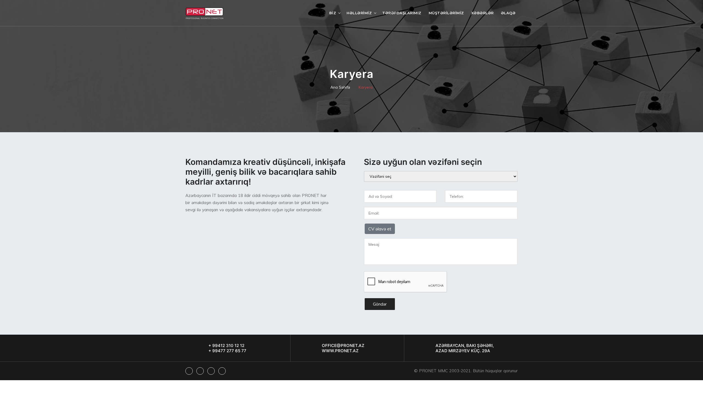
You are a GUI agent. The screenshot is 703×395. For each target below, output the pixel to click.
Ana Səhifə (340, 87)
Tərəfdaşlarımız (402, 13)
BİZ (332, 13)
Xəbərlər (482, 13)
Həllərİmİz (359, 13)
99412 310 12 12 (227, 345)
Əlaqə (508, 13)
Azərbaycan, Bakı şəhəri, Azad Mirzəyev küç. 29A (465, 348)
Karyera (366, 87)
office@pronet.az (343, 345)
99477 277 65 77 (228, 350)
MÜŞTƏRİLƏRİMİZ (446, 13)
